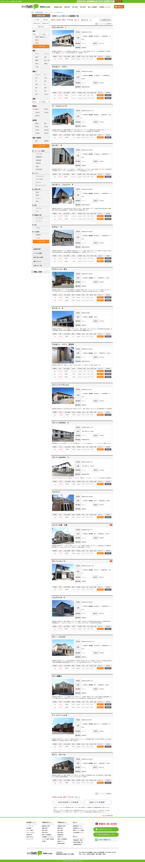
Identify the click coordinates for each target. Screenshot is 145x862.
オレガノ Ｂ (57, 145)
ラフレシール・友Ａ (59, 269)
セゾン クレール (58, 754)
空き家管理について (78, 832)
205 (55, 449)
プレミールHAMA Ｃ (60, 457)
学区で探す (83, 7)
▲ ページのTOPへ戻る (107, 815)
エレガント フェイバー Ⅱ (62, 185)
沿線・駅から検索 (38, 257)
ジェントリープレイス (60, 385)
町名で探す (75, 7)
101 (55, 58)
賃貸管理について (78, 826)
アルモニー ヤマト (59, 67)
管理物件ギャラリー (78, 828)
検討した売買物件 (62, 839)
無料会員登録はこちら (106, 834)
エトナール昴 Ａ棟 (59, 525)
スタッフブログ (30, 832)
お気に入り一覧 (37, 265)
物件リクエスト (37, 261)
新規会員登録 (61, 843)
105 (54, 95)
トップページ (29, 826)
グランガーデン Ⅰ (59, 27)
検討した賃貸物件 (92, 7)
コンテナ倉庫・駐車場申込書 (48, 840)
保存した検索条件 (109, 1)
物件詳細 (108, 58)
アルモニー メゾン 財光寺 (63, 344)
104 (54, 216)
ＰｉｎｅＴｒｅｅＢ (59, 715)
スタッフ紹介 (29, 830)
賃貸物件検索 (37, 249)
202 (54, 374)
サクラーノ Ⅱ (57, 308)
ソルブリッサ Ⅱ (58, 597)
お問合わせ (120, 6)
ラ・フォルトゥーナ (59, 106)
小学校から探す (36, 23)
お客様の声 (29, 834)
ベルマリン (56, 492)
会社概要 (28, 828)
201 (54, 261)
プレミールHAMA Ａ (60, 423)
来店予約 (119, 1)
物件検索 (81, 1)
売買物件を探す (62, 826)
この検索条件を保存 (105, 19)
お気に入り (100, 58)
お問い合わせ (29, 837)
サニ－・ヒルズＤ (58, 637)
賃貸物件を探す (58, 7)
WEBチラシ (61, 837)
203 (55, 300)
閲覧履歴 (99, 1)
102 (55, 668)
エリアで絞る (36, 19)
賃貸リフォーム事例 (78, 830)
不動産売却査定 (77, 844)
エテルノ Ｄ (57, 227)
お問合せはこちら (105, 829)
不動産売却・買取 (78, 840)
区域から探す (41, 26)
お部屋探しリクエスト (105, 7)
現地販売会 (60, 834)
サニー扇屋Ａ (57, 676)
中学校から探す (45, 23)
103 (54, 219)
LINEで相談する (104, 840)
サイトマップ (29, 839)
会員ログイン (61, 841)
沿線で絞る (45, 19)
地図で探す (67, 7)
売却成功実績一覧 (78, 842)
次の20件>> (109, 23)
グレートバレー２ (58, 561)
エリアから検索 (37, 253)
